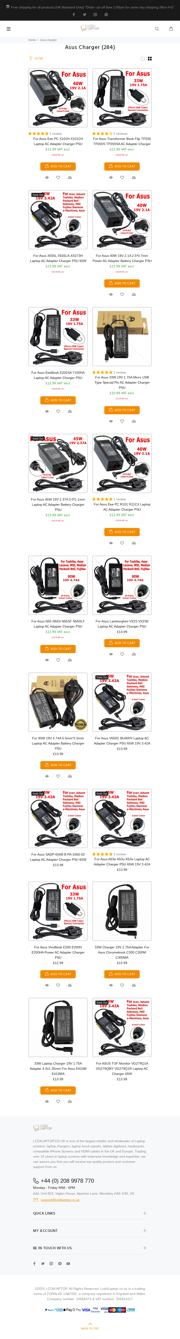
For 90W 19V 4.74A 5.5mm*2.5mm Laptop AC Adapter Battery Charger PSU (58, 743)
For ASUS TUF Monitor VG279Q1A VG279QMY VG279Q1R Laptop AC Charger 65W (122, 1069)
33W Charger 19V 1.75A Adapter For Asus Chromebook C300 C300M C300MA (122, 952)
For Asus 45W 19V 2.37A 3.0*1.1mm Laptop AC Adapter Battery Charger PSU (58, 504)
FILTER (39, 58)
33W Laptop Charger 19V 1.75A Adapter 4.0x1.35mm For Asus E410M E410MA (58, 1069)
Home (32, 40)
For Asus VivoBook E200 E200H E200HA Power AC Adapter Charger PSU (58, 952)
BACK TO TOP (90, 1328)
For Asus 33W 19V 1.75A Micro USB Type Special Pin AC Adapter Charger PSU (122, 382)
